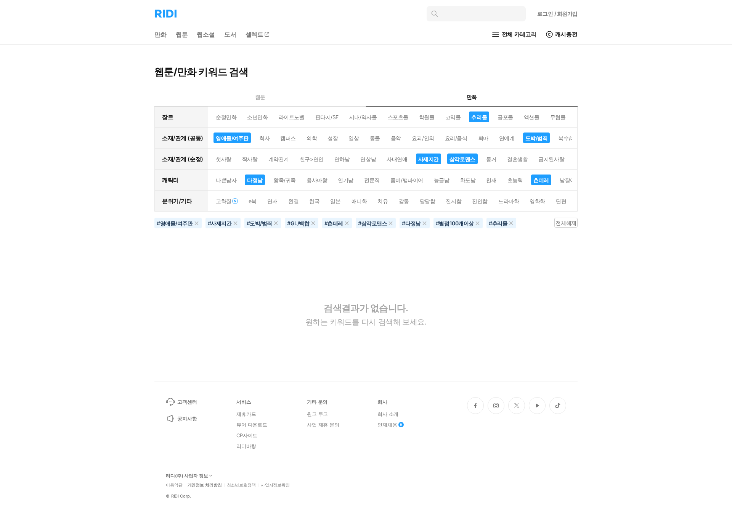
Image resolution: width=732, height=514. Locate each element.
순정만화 (226, 117)
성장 (332, 138)
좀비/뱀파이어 (406, 180)
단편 (561, 201)
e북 (253, 201)
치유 (382, 201)
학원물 (427, 117)
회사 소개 (387, 414)
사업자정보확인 (275, 485)
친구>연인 (312, 159)
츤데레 (541, 180)
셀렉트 (255, 34)
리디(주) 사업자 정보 (187, 475)
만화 (160, 34)
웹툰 (182, 34)
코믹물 (453, 117)
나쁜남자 (226, 180)
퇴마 (483, 138)
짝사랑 (250, 159)
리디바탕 (246, 446)
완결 (293, 201)
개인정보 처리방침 (205, 485)
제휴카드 (246, 414)
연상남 (368, 159)
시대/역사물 (363, 117)
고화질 (223, 201)
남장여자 (570, 180)
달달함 (427, 201)
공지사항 (187, 418)
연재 (272, 201)
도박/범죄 (536, 138)
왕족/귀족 (284, 180)
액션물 (531, 117)
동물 (375, 138)
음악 (396, 138)
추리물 (479, 117)
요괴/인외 (423, 138)
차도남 (468, 180)
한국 (314, 201)
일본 (335, 201)
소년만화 (257, 117)
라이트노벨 (292, 117)
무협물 (558, 117)
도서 (230, 34)
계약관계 (278, 159)
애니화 (359, 201)
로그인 (557, 13)
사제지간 (428, 159)
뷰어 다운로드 (251, 425)
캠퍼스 (288, 138)
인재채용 (387, 425)
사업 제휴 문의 (323, 425)
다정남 (255, 180)
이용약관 (174, 485)
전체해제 (565, 223)
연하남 (342, 159)
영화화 (537, 201)
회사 (264, 138)
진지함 (453, 201)
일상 (353, 138)
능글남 (441, 180)
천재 (491, 180)
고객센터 (187, 402)
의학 (312, 138)
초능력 (515, 180)
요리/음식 (456, 138)
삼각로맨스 (462, 159)
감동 (404, 201)
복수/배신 (569, 138)
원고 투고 (317, 414)
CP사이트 (246, 435)
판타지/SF (327, 117)
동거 (491, 159)
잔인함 (480, 201)
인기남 (345, 180)
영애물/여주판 (232, 138)
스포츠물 (398, 117)
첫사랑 (223, 159)
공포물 (505, 117)
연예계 (507, 138)
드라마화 (508, 201)
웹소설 (206, 34)
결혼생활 (517, 159)
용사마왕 (317, 180)
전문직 (372, 180)
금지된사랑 (551, 159)
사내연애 (397, 159)
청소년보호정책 (241, 485)
